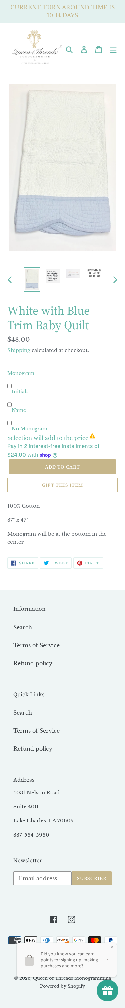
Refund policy (32, 663)
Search (22, 627)
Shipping (18, 350)
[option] (32, 279)
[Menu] (113, 48)
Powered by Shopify (62, 986)
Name (19, 410)
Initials (20, 392)
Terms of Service (36, 645)
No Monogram (29, 429)
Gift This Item (62, 485)
